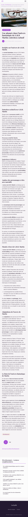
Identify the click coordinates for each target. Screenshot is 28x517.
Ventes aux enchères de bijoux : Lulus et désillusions (12, 488)
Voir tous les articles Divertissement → (11, 448)
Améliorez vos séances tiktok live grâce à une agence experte (13, 484)
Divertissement (8, 4)
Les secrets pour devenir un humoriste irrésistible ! (12, 493)
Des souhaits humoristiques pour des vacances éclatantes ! (13, 467)
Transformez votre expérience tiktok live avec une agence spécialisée (13, 475)
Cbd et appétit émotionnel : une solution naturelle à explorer (12, 480)
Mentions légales (11, 509)
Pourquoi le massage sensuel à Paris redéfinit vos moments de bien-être (13, 471)
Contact (18, 509)
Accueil (2, 4)
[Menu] (25, 1)
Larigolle (14, 505)
